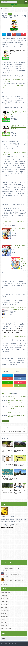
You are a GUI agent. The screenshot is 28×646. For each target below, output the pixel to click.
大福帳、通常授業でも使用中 (11, 568)
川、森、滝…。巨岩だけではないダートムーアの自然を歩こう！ (17, 407)
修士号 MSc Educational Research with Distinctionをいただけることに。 (17, 416)
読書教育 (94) (4, 625)
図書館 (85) (4, 607)
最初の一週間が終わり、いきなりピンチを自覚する (14, 428)
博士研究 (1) (4, 604)
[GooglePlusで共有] (14, 34)
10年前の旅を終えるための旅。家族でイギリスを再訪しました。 (17, 397)
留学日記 (6, 8)
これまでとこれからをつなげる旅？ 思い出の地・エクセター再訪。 (17, 411)
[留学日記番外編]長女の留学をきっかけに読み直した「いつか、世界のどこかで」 (17, 402)
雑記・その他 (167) (6, 628)
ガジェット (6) (4, 598)
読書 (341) (3, 622)
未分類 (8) (3, 613)
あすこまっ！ (9, 643)
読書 (10, 393)
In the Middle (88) (5, 592)
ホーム (3, 8)
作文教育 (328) (4, 601)
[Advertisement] (14, 544)
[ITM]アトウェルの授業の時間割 (12, 574)
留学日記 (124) (4, 616)
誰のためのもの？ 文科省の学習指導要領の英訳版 (13, 431)
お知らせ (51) (4, 595)
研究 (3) (3, 619)
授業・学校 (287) (5, 610)
